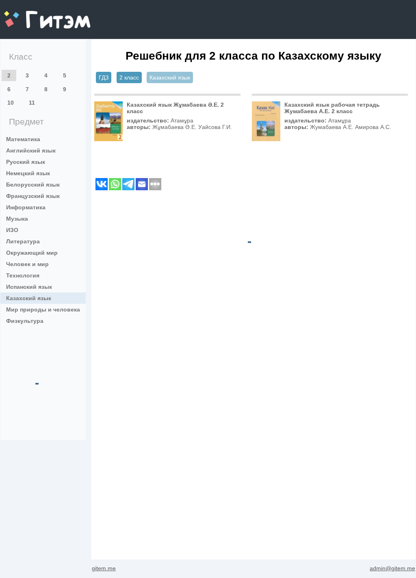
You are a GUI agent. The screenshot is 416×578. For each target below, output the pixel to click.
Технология (22, 275)
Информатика (26, 207)
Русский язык (25, 162)
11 (32, 102)
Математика (23, 139)
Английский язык (31, 150)
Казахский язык (28, 298)
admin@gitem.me (392, 568)
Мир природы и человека (43, 309)
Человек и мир (27, 264)
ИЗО (12, 230)
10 (10, 102)
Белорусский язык (33, 184)
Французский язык (33, 196)
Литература (23, 241)
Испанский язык (29, 287)
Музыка (17, 218)
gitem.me (25, 14)
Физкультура (24, 321)
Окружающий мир (32, 252)
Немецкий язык (28, 173)
